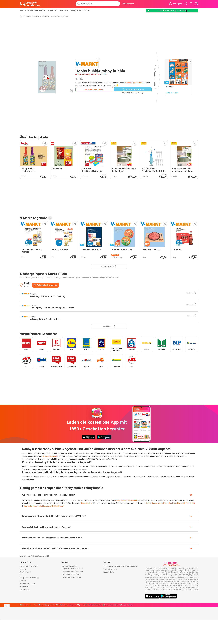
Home (23, 10)
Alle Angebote (25, 572)
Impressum (24, 586)
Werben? (23, 569)
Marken (22, 575)
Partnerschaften (109, 572)
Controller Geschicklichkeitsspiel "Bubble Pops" (43, 506)
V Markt (37, 16)
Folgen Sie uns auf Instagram (72, 572)
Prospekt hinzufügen (27, 583)
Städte (86, 10)
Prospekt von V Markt (134, 83)
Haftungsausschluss (68, 605)
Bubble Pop (190, 503)
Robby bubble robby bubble (126, 500)
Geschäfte (63, 10)
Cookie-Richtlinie (127, 605)
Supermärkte (86, 503)
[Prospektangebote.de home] (30, 4)
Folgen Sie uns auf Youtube (72, 574)
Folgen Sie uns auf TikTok (71, 577)
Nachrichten (24, 589)
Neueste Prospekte (36, 10)
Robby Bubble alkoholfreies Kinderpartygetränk (165, 503)
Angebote (52, 10)
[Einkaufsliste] (196, 4)
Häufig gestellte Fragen (28, 566)
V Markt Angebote (33, 218)
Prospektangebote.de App (29, 578)
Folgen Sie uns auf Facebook (72, 569)
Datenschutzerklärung (112, 605)
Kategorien (76, 10)
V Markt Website (50, 456)
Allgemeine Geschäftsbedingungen (90, 605)
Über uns (23, 581)
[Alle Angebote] (50, 218)
